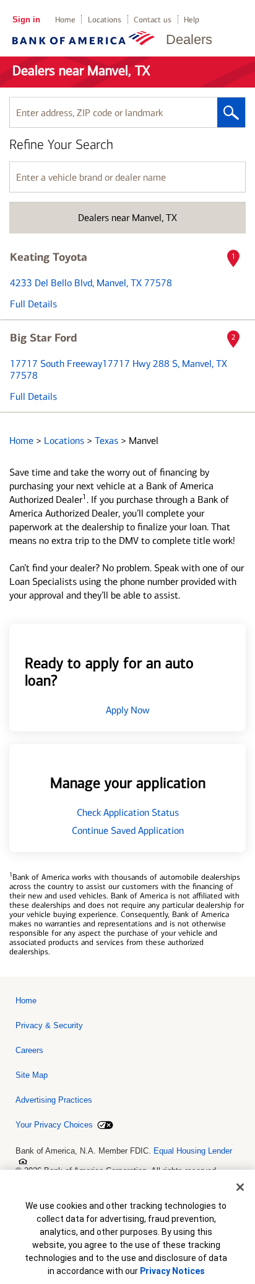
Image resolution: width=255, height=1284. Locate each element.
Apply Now (128, 710)
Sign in (26, 19)
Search (231, 112)
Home (65, 19)
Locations (104, 19)
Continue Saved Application (128, 830)
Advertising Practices (53, 1100)
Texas (108, 440)
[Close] (240, 1187)
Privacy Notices (172, 1271)
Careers (29, 1050)
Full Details (33, 304)
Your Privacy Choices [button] (54, 1124)
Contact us (152, 19)
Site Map (31, 1075)
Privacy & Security (49, 1025)
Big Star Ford (43, 338)
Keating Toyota (48, 257)
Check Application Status (128, 812)
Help (191, 19)
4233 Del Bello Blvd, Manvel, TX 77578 (91, 283)
